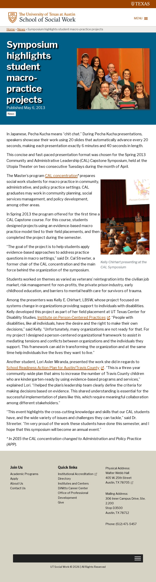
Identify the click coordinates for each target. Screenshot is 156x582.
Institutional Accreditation (75, 474)
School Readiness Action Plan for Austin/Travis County (53, 368)
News (21, 29)
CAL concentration (61, 176)
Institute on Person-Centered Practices (71, 317)
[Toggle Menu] (137, 558)
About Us (16, 483)
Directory (64, 478)
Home (10, 29)
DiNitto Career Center (73, 488)
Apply (14, 478)
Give (61, 502)
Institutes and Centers (73, 483)
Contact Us (18, 488)
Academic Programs (24, 474)
